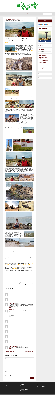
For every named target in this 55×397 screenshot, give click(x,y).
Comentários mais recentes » (29, 351)
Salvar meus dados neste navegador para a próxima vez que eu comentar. (18, 375)
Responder (10, 307)
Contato (21, 385)
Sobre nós (22, 384)
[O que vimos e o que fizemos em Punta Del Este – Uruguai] (29, 278)
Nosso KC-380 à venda (42, 62)
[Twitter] (42, 24)
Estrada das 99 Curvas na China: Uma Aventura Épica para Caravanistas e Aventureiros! (45, 68)
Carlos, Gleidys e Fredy (13, 319)
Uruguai (6, 42)
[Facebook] (39, 24)
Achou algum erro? (23, 390)
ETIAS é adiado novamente (43, 60)
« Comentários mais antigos (9, 351)
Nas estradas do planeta (6, 395)
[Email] (46, 24)
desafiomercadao (12, 303)
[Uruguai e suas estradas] (9, 278)
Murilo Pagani (11, 309)
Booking (6, 257)
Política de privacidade (24, 389)
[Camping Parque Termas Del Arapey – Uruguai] (19, 278)
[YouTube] (44, 24)
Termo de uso (22, 388)
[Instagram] (41, 24)
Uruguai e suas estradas (8, 282)
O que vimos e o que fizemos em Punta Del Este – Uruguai (29, 283)
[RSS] (47, 24)
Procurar (51, 14)
